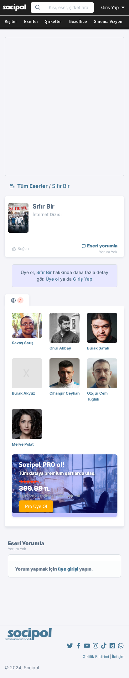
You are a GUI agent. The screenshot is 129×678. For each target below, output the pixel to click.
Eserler (31, 21)
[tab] (17, 300)
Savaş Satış (23, 342)
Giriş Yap (110, 7)
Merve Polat (23, 444)
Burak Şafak (98, 348)
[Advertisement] (64, 106)
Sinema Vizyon (108, 21)
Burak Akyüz (23, 393)
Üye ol (52, 279)
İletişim (118, 656)
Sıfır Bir (61, 186)
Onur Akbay (60, 348)
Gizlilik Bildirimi (96, 656)
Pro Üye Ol (36, 506)
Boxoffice (78, 21)
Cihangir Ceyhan (64, 393)
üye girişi (68, 569)
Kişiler (11, 21)
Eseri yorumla (101, 245)
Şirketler (53, 21)
